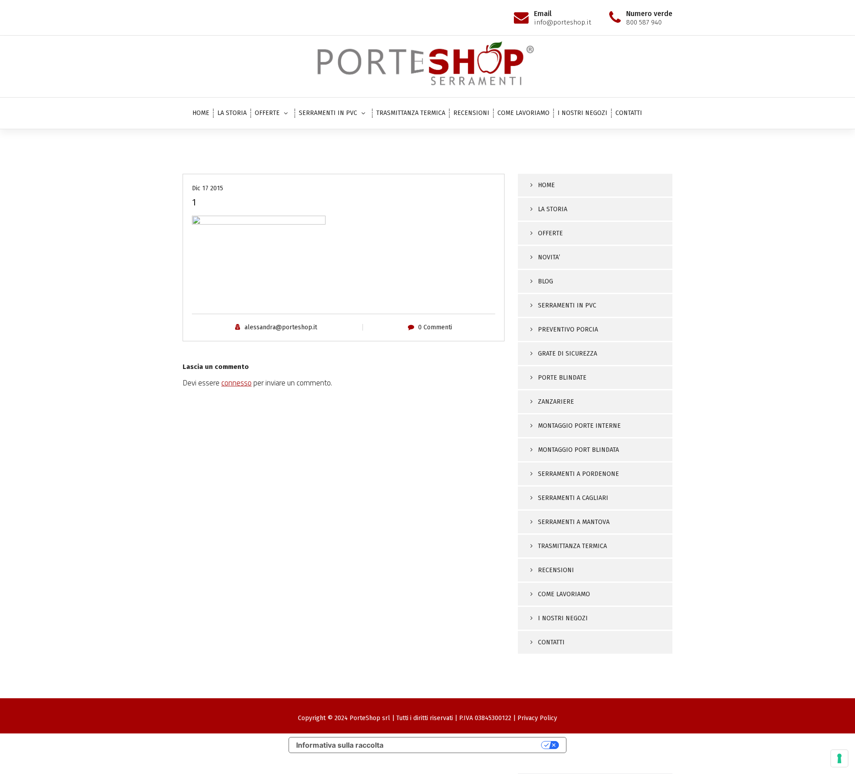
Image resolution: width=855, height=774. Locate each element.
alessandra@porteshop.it (280, 327)
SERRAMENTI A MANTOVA (574, 522)
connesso (236, 383)
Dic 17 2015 (207, 188)
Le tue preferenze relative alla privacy (466, 745)
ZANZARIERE (556, 401)
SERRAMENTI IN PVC (328, 113)
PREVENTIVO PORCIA (568, 329)
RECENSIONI (471, 113)
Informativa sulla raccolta (339, 745)
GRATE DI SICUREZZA (567, 353)
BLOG (545, 281)
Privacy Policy (537, 718)
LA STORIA (232, 113)
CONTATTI (628, 113)
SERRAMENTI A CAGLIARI (573, 498)
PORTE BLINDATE (562, 377)
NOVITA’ (549, 257)
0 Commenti (435, 327)
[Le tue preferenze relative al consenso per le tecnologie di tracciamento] (839, 758)
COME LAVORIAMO (523, 113)
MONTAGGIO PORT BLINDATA (578, 450)
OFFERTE (267, 113)
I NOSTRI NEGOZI (582, 113)
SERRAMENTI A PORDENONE (578, 474)
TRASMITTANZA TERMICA (410, 113)
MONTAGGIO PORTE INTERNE (579, 426)
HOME (200, 113)
